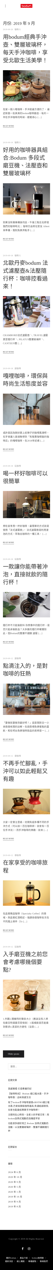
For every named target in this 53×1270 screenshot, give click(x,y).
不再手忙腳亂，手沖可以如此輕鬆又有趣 (25, 771)
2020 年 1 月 (14, 1192)
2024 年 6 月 (14, 1172)
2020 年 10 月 (15, 1177)
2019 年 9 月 (14, 1202)
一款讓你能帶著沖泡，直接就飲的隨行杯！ (25, 574)
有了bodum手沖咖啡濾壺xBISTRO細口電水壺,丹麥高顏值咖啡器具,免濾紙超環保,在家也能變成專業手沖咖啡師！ (28, 1106)
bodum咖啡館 (38, 1258)
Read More (8, 126)
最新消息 (9, 1261)
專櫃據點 (32, 1261)
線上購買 (21, 1261)
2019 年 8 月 (14, 1206)
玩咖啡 (18, 466)
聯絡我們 (44, 1261)
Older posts (13, 1054)
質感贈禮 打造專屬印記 (20, 1089)
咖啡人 (18, 29)
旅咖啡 (18, 368)
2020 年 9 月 (14, 1182)
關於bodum (11, 1258)
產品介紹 (24, 1258)
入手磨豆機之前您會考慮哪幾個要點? (25, 962)
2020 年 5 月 (14, 1187)
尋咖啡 (18, 756)
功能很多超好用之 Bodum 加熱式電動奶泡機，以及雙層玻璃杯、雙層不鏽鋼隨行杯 (28, 1127)
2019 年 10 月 (15, 1197)
